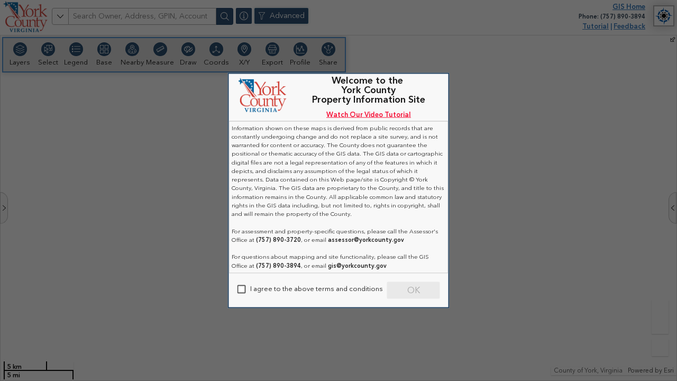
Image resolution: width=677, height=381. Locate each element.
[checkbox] (242, 289)
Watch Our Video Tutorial (368, 115)
